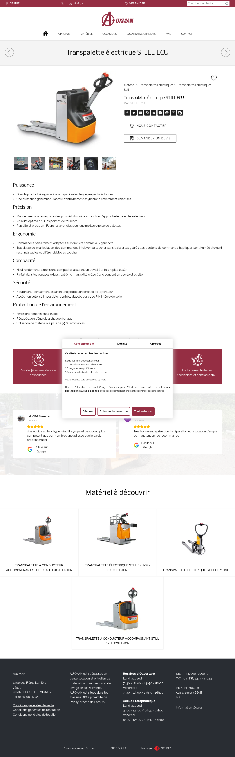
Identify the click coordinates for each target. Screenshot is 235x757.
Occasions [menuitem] (109, 34)
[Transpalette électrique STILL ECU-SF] (9, 56)
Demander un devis (153, 138)
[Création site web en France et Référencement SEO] (157, 748)
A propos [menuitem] (64, 34)
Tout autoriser (143, 411)
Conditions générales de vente (33, 705)
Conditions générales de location (35, 714)
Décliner (88, 411)
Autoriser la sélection (114, 411)
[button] (13, 434)
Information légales (189, 707)
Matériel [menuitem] (87, 34)
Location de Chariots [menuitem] (141, 34)
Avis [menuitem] (168, 34)
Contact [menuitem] (186, 34)
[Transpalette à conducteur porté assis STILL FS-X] (225, 56)
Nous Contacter (151, 125)
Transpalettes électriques (156, 85)
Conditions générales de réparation (36, 710)
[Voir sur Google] (21, 418)
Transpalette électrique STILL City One (196, 570)
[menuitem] (45, 34)
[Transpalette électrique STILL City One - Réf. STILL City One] (195, 565)
